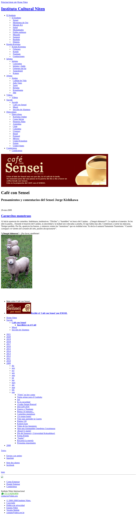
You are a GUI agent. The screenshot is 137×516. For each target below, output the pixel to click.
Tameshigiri (18, 71)
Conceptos (17, 64)
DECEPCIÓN (23, 407)
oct (13, 370)
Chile (15, 126)
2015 (8, 349)
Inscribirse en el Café (26, 325)
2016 (8, 346)
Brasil (15, 134)
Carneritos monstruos (16, 216)
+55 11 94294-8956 (11, 493)
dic (13, 366)
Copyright (10, 503)
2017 (8, 344)
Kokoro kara (22, 424)
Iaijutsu (9, 59)
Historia (16, 42)
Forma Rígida (23, 436)
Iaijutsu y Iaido (19, 66)
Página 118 (21, 421)
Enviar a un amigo (14, 456)
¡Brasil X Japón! (24, 431)
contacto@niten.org (9, 496)
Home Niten (22, 2)
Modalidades (18, 30)
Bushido (16, 39)
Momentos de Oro (20, 22)
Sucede (9, 100)
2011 (8, 358)
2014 (8, 351)
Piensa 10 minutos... (25, 411)
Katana (16, 73)
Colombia (17, 129)
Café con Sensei (19, 105)
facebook (10, 465)
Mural (15, 107)
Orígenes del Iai (19, 68)
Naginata (16, 54)
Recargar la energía (25, 440)
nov (13, 368)
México (16, 138)
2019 (8, 339)
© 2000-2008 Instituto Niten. (18, 500)
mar (13, 387)
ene (13, 392)
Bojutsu (16, 88)
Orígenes (16, 49)
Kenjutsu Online (20, 117)
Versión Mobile (12, 510)
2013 (8, 353)
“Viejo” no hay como (26, 395)
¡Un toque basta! (24, 416)
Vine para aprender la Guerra (29, 419)
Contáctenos (11, 148)
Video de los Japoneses (27, 426)
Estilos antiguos (19, 32)
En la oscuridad (23, 402)
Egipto (15, 143)
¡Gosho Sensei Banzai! (27, 404)
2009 (8, 363)
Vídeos (9, 95)
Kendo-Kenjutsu (13, 44)
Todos (3, 450)
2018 (8, 341)
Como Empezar (13, 482)
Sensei (15, 20)
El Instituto (11, 15)
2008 (8, 445)
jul (13, 378)
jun (13, 380)
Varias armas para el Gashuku (29, 397)
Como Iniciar (18, 119)
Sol (18, 399)
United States (18, 146)
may (13, 382)
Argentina (17, 124)
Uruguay (16, 131)
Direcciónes (11, 112)
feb (13, 390)
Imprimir (10, 458)
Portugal (16, 136)
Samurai (16, 37)
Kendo (16, 51)
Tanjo (15, 85)
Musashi (16, 35)
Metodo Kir (18, 25)
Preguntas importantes (26, 443)
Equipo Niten (12, 508)
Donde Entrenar (13, 484)
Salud (15, 27)
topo (3, 472)
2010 (8, 361)
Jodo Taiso (17, 83)
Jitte (14, 92)
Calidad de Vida (19, 80)
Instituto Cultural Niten (23, 8)
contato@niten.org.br (15, 512)
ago (13, 375)
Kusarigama (18, 90)
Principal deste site (9, 2)
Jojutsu (9, 76)
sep (13, 373)
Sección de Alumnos (21, 109)
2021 (8, 334)
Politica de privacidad (15, 505)
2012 (8, 356)
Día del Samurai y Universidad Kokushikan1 (36, 433)
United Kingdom (20, 141)
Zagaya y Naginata (25, 409)
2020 (8, 337)
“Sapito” (20, 438)
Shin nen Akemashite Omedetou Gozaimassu (36, 428)
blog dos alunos (13, 463)
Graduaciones (18, 56)
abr (13, 385)
